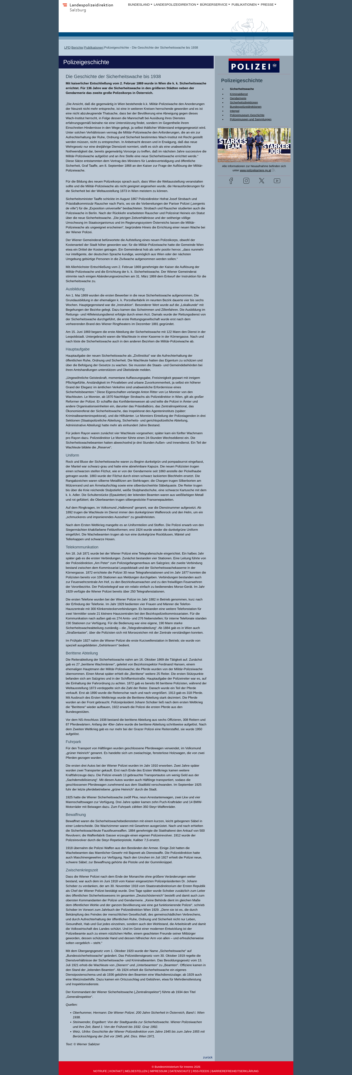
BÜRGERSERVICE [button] (213, 4)
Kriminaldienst (239, 94)
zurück (208, 1057)
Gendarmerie (238, 98)
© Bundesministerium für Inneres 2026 (176, 1066)
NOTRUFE (100, 1071)
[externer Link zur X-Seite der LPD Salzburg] (261, 181)
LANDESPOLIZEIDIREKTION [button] (175, 4)
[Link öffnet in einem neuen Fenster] (254, 158)
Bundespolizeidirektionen (245, 106)
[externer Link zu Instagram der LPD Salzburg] (246, 181)
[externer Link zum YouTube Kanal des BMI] (277, 181)
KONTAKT (116, 1071)
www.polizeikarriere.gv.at (255, 170)
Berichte (77, 47)
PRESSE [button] (267, 4)
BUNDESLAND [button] (139, 4)
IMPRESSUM (158, 1071)
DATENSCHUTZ (179, 1071)
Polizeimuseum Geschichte (247, 115)
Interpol (234, 111)
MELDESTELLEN (136, 1071)
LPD (67, 47)
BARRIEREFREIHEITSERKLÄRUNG (235, 1071)
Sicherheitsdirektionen (244, 102)
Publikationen (93, 47)
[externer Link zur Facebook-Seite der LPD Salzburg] (231, 181)
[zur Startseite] (89, 11)
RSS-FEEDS (201, 1071)
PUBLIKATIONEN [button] (244, 4)
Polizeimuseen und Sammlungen (250, 119)
